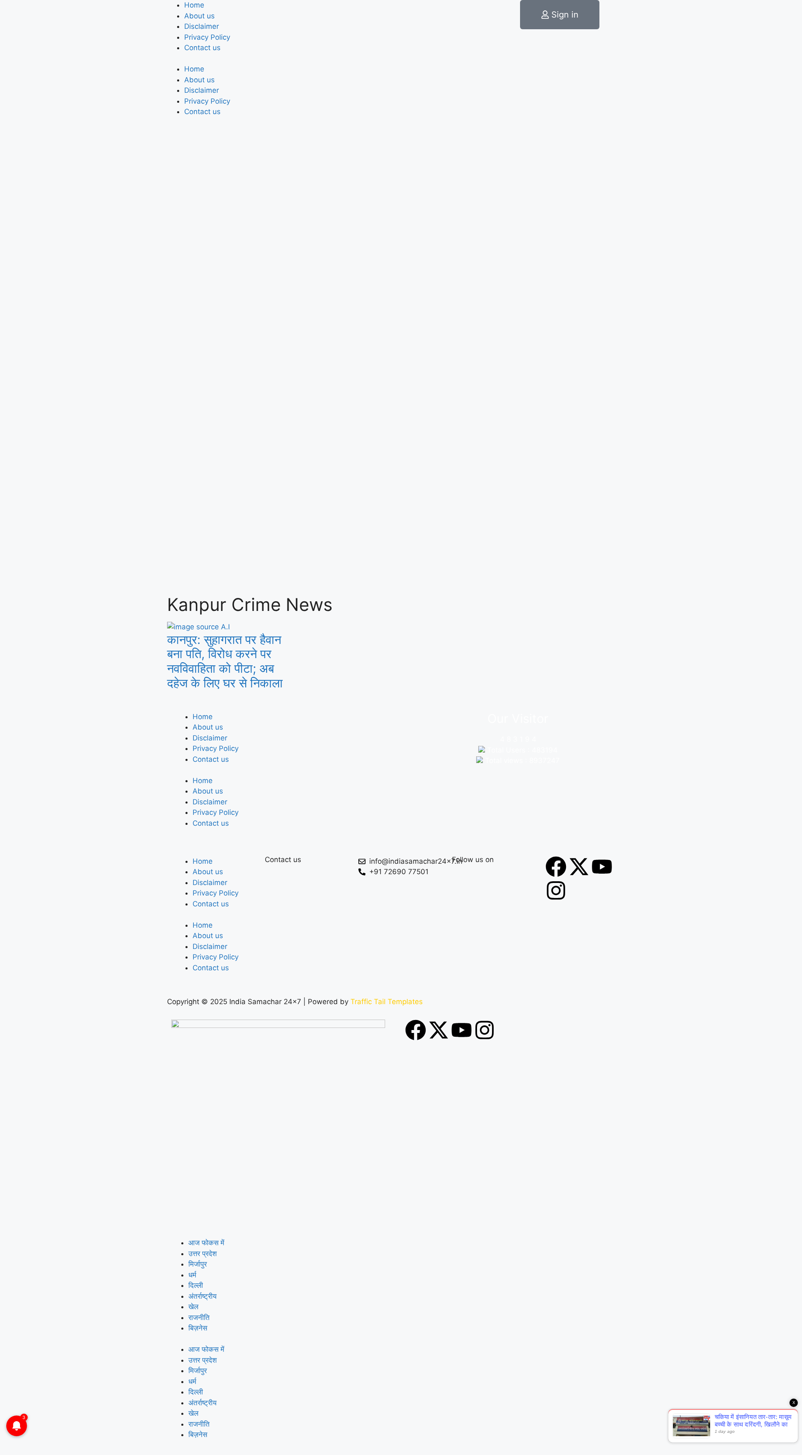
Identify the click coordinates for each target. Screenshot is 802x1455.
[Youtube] (601, 866)
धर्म (192, 1275)
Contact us (202, 47)
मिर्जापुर (197, 1264)
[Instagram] (556, 890)
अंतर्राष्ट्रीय (202, 1296)
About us (199, 16)
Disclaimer (201, 26)
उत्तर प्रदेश (202, 1253)
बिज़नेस (197, 1328)
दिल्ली (195, 1285)
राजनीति (199, 1317)
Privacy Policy (207, 37)
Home (194, 5)
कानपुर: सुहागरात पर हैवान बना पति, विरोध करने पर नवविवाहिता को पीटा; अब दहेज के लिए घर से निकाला (225, 661)
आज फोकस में (206, 1243)
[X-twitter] (579, 866)
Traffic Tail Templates (386, 1001)
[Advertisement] (401, 529)
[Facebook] (556, 866)
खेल (193, 1306)
